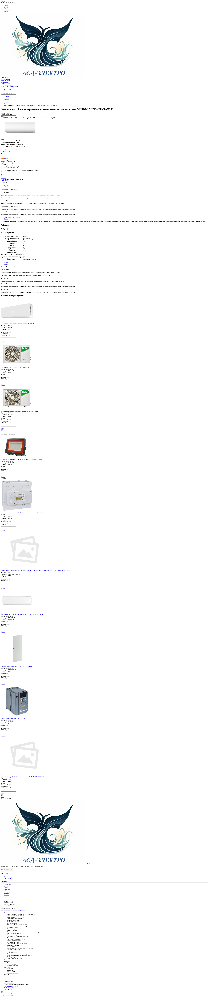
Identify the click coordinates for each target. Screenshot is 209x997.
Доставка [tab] (6, 185)
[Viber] (5, 158)
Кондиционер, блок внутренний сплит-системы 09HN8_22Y (18, 323)
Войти (2, 85)
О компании (7, 884)
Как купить (7, 889)
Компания (7, 967)
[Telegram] (7, 158)
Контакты (6, 895)
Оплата (6, 887)
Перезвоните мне (5, 79)
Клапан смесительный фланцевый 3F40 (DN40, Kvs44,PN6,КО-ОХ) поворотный (23, 776)
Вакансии (6, 893)
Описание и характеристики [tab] (12, 217)
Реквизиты (7, 892)
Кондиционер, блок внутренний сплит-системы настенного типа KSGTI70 (22, 614)
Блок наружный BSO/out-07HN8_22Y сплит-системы (15, 367)
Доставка (6, 886)
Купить (3, 341)
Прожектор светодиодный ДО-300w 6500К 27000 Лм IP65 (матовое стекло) (22, 459)
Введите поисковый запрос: (8, 994)
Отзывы (6, 890)
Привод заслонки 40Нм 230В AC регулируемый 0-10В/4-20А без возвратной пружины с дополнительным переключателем (35, 570)
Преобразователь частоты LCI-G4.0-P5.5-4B (13, 718)
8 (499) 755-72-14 (5, 77)
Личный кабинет (5, 83)
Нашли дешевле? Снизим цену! (9, 167)
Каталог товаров (8, 89)
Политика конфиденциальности (10, 910)
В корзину (3, 178)
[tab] (6, 219)
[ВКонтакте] (1, 158)
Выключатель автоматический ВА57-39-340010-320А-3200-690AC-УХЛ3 (21, 513)
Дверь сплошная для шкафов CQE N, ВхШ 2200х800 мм (16, 666)
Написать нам (4, 82)
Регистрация (8, 85)
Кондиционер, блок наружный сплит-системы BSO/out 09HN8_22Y (20, 411)
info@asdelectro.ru (5, 80)
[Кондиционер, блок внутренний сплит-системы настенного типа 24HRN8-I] (20, 135)
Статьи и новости (9, 878)
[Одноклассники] (3, 158)
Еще (5, 90)
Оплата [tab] (6, 186)
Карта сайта (22, 910)
